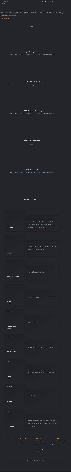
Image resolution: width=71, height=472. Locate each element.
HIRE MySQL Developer (5, 18)
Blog (62, 1)
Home (43, 1)
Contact (66, 1)
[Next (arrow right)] (35, 471)
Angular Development (40, 442)
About (46, 1)
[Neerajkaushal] (5, 1)
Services (22, 442)
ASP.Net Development (40, 440)
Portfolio (51, 1)
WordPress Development (41, 447)
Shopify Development (40, 449)
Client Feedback (57, 1)
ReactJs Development (40, 444)
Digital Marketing (39, 451)
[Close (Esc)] (35, 468)
